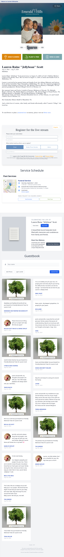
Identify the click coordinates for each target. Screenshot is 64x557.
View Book (35, 225)
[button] (10, 184)
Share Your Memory (53, 244)
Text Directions (28, 199)
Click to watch (25, 192)
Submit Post (54, 272)
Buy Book (44, 225)
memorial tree (22, 112)
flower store (47, 112)
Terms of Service (36, 549)
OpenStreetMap (34, 552)
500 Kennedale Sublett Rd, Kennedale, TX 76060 (34, 188)
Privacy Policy (27, 549)
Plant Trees (50, 199)
